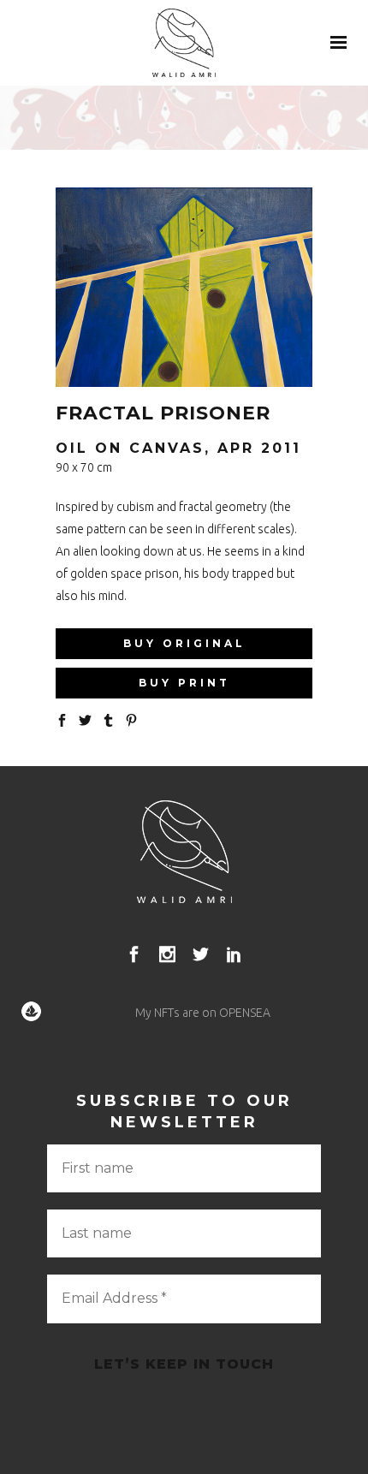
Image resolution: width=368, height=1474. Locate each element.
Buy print (184, 682)
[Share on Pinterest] (131, 720)
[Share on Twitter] (85, 720)
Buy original (184, 643)
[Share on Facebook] (62, 720)
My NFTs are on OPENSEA (202, 1012)
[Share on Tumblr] (108, 720)
